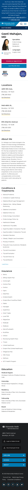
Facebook (13, 484)
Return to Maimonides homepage (8, 24)
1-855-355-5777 (20, 17)
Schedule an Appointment (14, 61)
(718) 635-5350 (6, 127)
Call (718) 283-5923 (14, 66)
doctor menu (6, 28)
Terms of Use (7, 477)
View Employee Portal (12, 448)
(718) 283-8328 (6, 111)
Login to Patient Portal (12, 441)
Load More (5, 264)
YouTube (17, 484)
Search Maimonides (21, 24)
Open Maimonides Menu (25, 24)
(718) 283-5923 (6, 94)
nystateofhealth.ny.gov (8, 17)
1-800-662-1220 (15, 20)
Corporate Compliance (14, 479)
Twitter (22, 484)
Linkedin (4, 484)
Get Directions (5, 97)
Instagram (8, 484)
